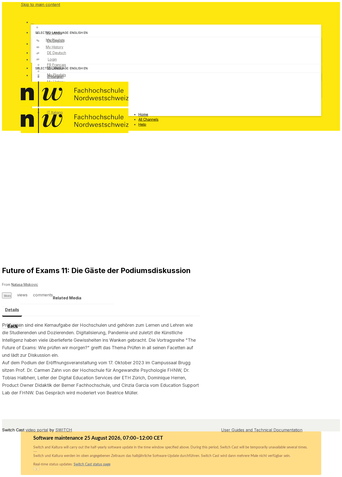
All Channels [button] (148, 119)
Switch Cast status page (92, 464)
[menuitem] (55, 41)
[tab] (12, 310)
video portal (37, 429)
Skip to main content (40, 4)
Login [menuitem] (52, 59)
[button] (22, 11)
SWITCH (63, 429)
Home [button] (143, 114)
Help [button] (142, 124)
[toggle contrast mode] (35, 76)
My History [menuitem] (54, 47)
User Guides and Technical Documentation (261, 429)
